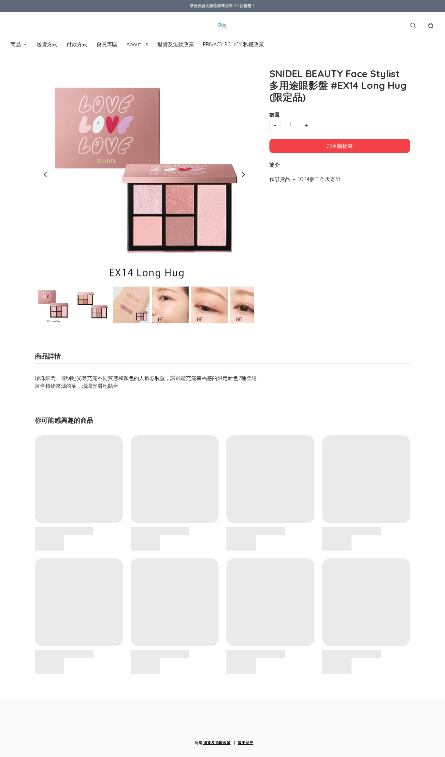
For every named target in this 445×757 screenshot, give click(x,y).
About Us (137, 44)
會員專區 (106, 44)
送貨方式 (46, 44)
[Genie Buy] (222, 25)
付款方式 (76, 44)
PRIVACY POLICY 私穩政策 (233, 44)
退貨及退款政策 (175, 44)
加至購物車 (340, 146)
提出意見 (245, 742)
